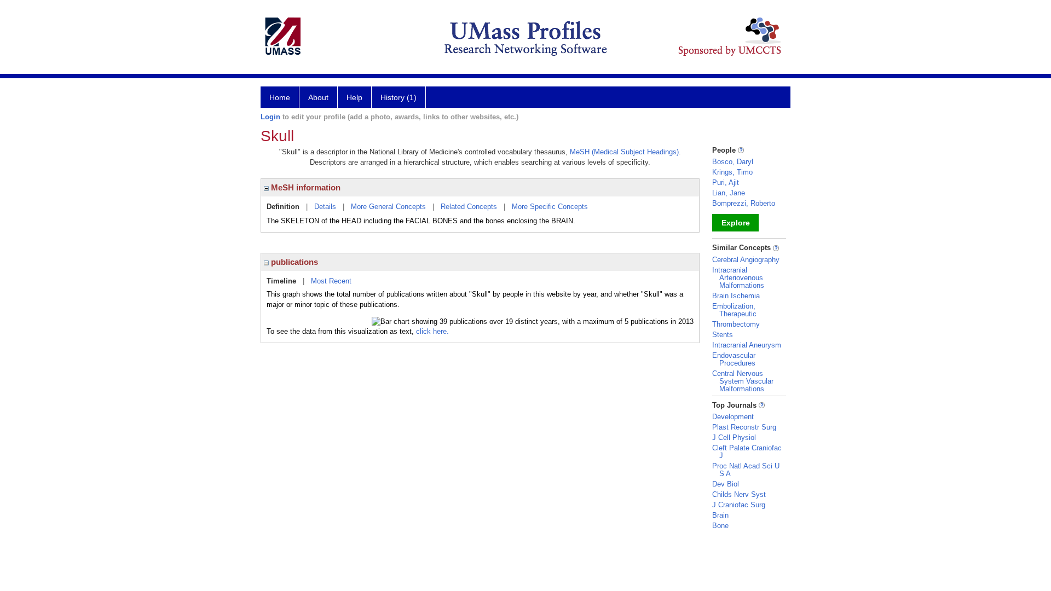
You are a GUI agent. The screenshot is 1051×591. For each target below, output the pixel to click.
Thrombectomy (736, 324)
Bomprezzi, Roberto (743, 203)
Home (279, 97)
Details (325, 206)
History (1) (398, 97)
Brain (720, 515)
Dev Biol (725, 484)
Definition (283, 206)
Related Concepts (469, 206)
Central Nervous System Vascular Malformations (742, 381)
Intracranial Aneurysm (746, 345)
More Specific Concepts (550, 206)
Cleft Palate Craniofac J (747, 452)
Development (733, 417)
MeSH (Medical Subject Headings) (624, 152)
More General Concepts (388, 206)
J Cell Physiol (734, 437)
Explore (735, 222)
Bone (720, 526)
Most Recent (331, 281)
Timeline (281, 281)
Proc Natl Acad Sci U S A (745, 470)
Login (270, 117)
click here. (432, 331)
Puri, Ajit (725, 182)
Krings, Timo (732, 172)
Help (354, 97)
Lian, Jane (728, 193)
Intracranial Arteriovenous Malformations (738, 277)
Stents (722, 335)
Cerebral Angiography (745, 260)
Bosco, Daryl (732, 162)
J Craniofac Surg (738, 505)
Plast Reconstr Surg (744, 427)
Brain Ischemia (736, 296)
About (318, 97)
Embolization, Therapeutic (734, 310)
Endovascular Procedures (733, 359)
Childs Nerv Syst (739, 494)
